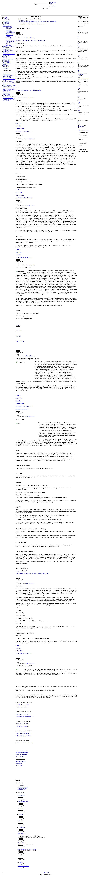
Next (79, 70)
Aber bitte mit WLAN (23, 20)
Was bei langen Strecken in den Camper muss (9, 76)
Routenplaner (6, 65)
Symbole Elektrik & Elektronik (10, 42)
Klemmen (8, 30)
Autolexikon (6, 21)
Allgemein (20, 820)
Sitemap (52, 4)
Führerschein (6, 47)
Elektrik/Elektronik (7, 26)
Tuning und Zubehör (8, 50)
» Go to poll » (81, 74)
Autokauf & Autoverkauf (9, 54)
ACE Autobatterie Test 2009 (22, 714)
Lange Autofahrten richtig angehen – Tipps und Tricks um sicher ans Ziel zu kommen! (9, 98)
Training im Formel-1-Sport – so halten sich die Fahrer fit (8, 83)
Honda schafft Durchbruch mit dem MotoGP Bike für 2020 (9, 79)
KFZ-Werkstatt (6, 57)
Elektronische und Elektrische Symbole (27, 849)
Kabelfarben (9, 31)
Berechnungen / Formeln (9, 35)
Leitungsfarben (21, 795)
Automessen (6, 22)
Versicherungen (6, 61)
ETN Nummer (21, 789)
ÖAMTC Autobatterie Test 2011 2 (23, 735)
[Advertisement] (26, 12)
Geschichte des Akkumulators (22, 752)
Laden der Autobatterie (20, 759)
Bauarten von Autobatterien (21, 754)
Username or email (83, 135)
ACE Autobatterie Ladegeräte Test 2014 (24, 716)
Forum (51, 3)
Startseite (5, 17)
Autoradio (8, 28)
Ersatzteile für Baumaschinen (6, 93)
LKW (4, 24)
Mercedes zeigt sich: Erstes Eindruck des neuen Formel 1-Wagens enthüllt (9, 86)
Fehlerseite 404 (6, 74)
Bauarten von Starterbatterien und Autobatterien (28, 90)
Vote (79, 30)
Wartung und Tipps (19, 765)
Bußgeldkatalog (6, 49)
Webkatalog (53, 6)
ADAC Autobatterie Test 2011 (22, 704)
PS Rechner (8, 37)
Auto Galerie (6, 19)
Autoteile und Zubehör (8, 59)
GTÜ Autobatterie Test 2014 (22, 726)
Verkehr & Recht (7, 62)
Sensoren (8, 43)
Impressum (46, 872)
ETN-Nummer (19, 763)
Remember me (82, 143)
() (78, 36)
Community (53, 2)
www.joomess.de (85, 77)
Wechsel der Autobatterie (21, 761)
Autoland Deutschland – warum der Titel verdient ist (29, 18)
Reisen (4, 64)
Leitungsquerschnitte (10, 32)
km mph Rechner (10, 38)
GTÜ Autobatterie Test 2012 (22, 723)
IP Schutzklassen (10, 40)
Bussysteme (8, 45)
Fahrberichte (6, 51)
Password (81, 139)
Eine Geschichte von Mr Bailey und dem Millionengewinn (8, 90)
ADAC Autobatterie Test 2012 (22, 707)
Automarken (6, 23)
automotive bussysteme (23, 866)
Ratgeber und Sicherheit (8, 46)
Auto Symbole (9, 33)
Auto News (6, 18)
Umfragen (5, 68)
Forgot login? (83, 149)
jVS (79, 77)
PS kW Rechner (22, 833)
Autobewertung (6, 55)
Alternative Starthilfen (20, 756)
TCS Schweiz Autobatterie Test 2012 (24, 743)
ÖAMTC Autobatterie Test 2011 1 (23, 733)
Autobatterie (9, 27)
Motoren (5, 56)
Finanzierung (6, 60)
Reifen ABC (6, 52)
